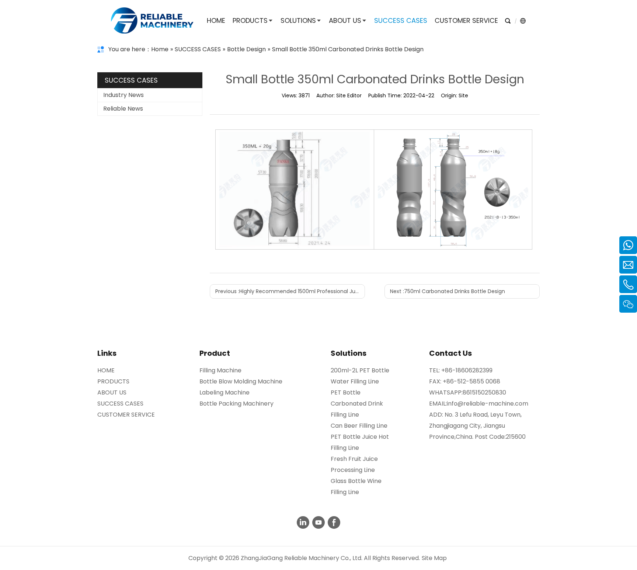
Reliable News (123, 108)
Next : (447, 291)
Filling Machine (220, 370)
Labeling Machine (224, 392)
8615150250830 (484, 392)
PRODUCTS (113, 381)
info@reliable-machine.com (487, 403)
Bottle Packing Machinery (236, 403)
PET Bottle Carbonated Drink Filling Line (357, 403)
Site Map (434, 558)
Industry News (123, 95)
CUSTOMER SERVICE (126, 414)
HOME (106, 370)
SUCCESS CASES (120, 403)
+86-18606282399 (466, 370)
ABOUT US (111, 392)
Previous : (290, 291)
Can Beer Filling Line (359, 425)
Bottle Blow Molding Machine (240, 381)
